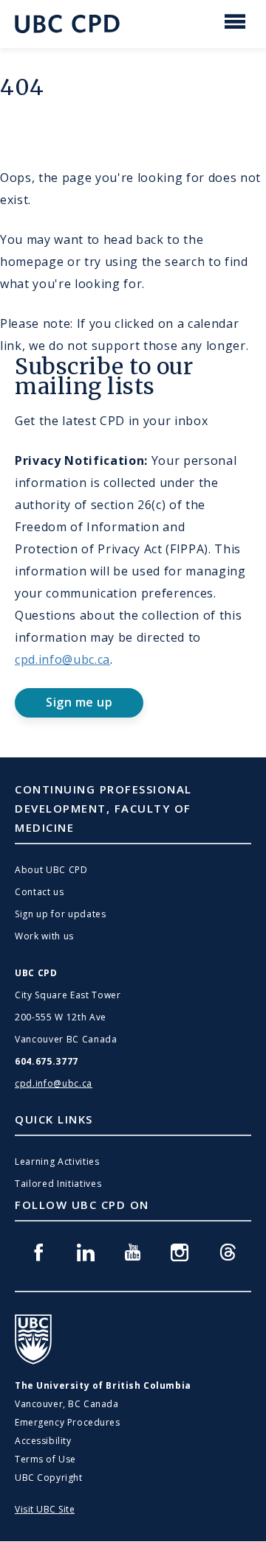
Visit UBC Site (45, 1509)
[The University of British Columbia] (33, 1339)
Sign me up (79, 702)
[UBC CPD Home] (67, 24)
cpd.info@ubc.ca (62, 659)
